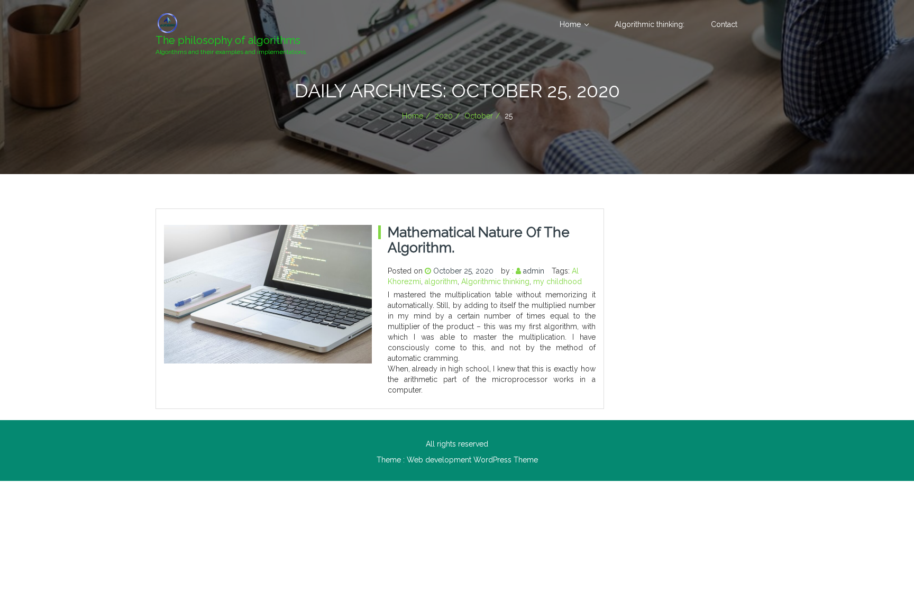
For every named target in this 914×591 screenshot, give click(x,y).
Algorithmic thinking (495, 281)
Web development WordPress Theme (472, 460)
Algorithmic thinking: (649, 24)
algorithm (441, 281)
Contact (724, 24)
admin (533, 271)
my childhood (557, 281)
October (478, 116)
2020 (444, 116)
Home (570, 24)
